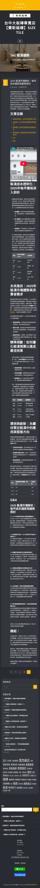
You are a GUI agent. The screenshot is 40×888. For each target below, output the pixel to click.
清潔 (20, 775)
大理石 (9, 761)
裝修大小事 (23, 87)
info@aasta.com (21, 7)
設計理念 (25, 787)
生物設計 (12, 312)
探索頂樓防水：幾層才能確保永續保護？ (15, 698)
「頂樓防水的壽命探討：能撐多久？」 (15, 704)
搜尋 (2, 806)
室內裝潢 (15, 761)
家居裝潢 (5, 768)
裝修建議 (20, 783)
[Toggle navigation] (20, 41)
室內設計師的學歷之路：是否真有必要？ (15, 750)
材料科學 (17, 775)
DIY (4, 760)
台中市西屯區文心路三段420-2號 (20, 857)
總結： (15, 141)
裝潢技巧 (12, 787)
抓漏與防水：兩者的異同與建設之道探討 (15, 732)
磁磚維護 (29, 779)
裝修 (15, 783)
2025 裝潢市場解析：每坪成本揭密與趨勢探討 (22, 60)
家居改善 (6, 764)
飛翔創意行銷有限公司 (31, 885)
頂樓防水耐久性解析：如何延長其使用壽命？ (17, 727)
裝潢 (5, 787)
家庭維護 (10, 772)
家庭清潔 (5, 772)
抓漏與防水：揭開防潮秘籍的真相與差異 (15, 710)
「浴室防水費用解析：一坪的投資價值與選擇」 (17, 744)
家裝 (20, 772)
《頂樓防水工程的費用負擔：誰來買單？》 (16, 721)
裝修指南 (34, 783)
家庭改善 (29, 768)
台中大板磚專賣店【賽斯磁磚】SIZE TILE (20, 28)
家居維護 (21, 764)
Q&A (14, 137)
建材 (29, 771)
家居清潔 (14, 764)
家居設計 (21, 768)
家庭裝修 (15, 772)
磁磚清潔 (24, 779)
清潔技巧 (26, 775)
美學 (11, 783)
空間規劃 (6, 783)
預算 (9, 790)
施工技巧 (12, 775)
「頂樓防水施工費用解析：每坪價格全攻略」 (17, 715)
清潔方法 (33, 775)
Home (6, 60)
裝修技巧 (27, 783)
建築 (33, 772)
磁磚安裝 (18, 779)
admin (14, 87)
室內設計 (24, 760)
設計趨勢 (30, 788)
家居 (32, 761)
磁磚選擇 (34, 779)
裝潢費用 (20, 788)
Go (35, 687)
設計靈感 (5, 790)
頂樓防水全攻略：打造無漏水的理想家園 (15, 738)
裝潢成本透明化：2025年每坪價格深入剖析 (24, 119)
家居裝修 (29, 764)
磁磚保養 (11, 779)
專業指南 (24, 772)
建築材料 (6, 775)
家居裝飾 (13, 768)
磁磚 (5, 779)
